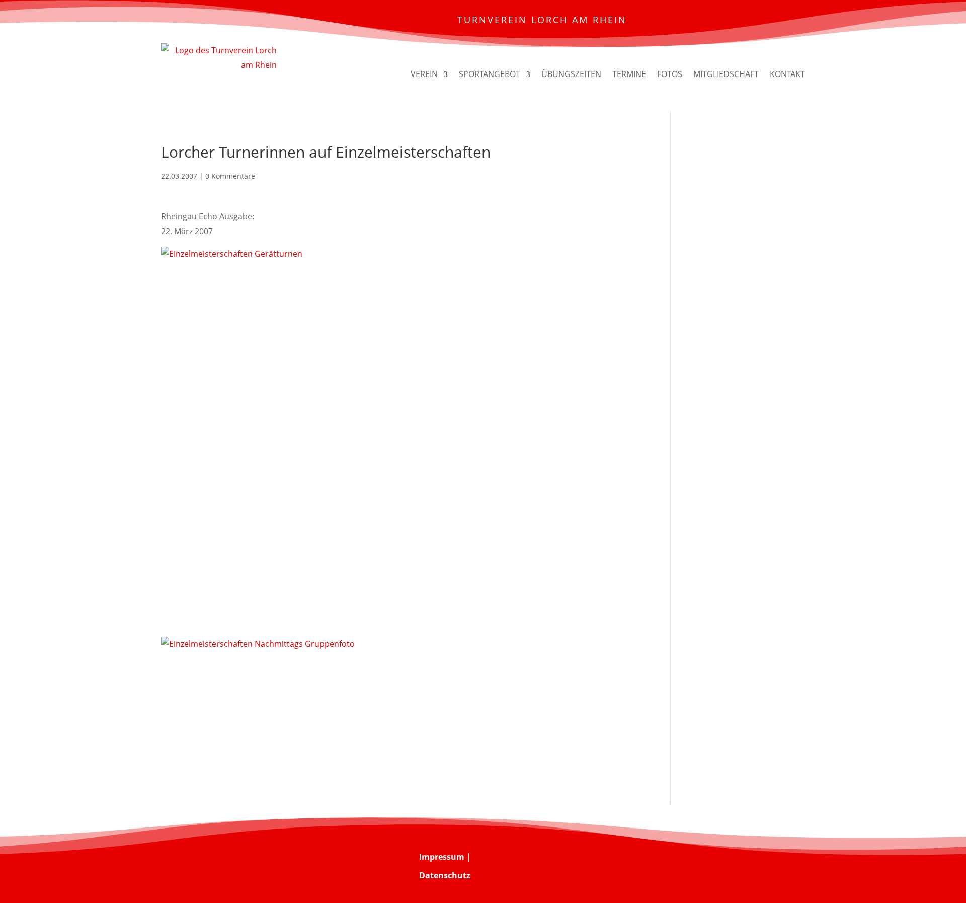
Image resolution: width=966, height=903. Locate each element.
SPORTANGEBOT (489, 74)
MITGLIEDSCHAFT (726, 74)
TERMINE (629, 74)
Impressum (441, 856)
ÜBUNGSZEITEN (571, 74)
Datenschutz (444, 875)
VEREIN (424, 74)
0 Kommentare (230, 176)
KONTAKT (787, 74)
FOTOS (669, 74)
